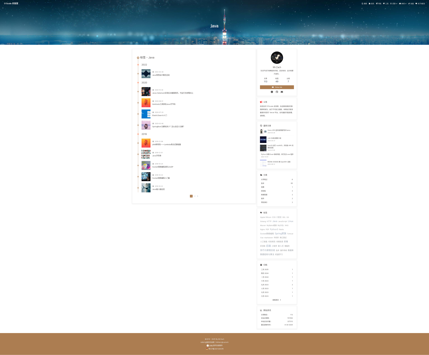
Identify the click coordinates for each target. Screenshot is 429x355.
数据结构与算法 (267, 254)
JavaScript (282, 221)
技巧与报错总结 (267, 250)
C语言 (279, 217)
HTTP (269, 221)
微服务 (287, 246)
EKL (284, 217)
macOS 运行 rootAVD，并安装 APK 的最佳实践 (280, 147)
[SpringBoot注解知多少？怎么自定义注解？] (146, 125)
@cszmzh (224, 342)
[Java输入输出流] (146, 187)
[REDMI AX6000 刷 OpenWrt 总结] (263, 163)
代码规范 (271, 242)
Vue (261, 238)
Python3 (274, 229)
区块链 (262, 246)
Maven (263, 225)
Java (274, 221)
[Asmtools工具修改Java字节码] (146, 102)
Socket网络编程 (267, 234)
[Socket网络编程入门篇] (146, 176)
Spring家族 (280, 233)
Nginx (262, 229)
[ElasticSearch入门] (146, 113)
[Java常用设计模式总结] (146, 73)
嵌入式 (281, 246)
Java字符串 (156, 156)
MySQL (281, 225)
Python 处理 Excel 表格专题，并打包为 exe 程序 (277, 154)
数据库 (290, 250)
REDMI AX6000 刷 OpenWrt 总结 (279, 162)
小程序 (274, 246)
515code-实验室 (11, 3)
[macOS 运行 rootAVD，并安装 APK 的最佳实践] (263, 148)
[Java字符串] (146, 154)
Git (288, 217)
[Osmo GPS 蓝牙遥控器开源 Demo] (263, 131)
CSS (274, 217)
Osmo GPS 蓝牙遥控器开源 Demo (279, 130)
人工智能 (263, 242)
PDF (267, 229)
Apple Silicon (265, 217)
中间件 (276, 238)
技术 (277, 250)
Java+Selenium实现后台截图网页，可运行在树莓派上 (172, 93)
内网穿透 (279, 242)
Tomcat (290, 234)
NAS (286, 225)
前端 (286, 241)
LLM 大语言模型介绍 (274, 138)
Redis (281, 229)
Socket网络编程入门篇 (161, 178)
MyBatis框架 (272, 225)
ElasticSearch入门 (159, 115)
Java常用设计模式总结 (161, 75)
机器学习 (279, 254)
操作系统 (283, 250)
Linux (290, 221)
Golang (263, 221)
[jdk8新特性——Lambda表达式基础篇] (146, 143)
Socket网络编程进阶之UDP (162, 167)
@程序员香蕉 (209, 342)
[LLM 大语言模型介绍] (263, 139)
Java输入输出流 (158, 189)
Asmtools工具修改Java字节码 (163, 104)
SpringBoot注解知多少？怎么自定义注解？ (168, 126)
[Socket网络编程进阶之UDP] (146, 165)
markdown (268, 238)
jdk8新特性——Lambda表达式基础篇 (166, 144)
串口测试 (283, 238)
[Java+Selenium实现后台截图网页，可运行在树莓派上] (146, 91)
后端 (268, 245)
